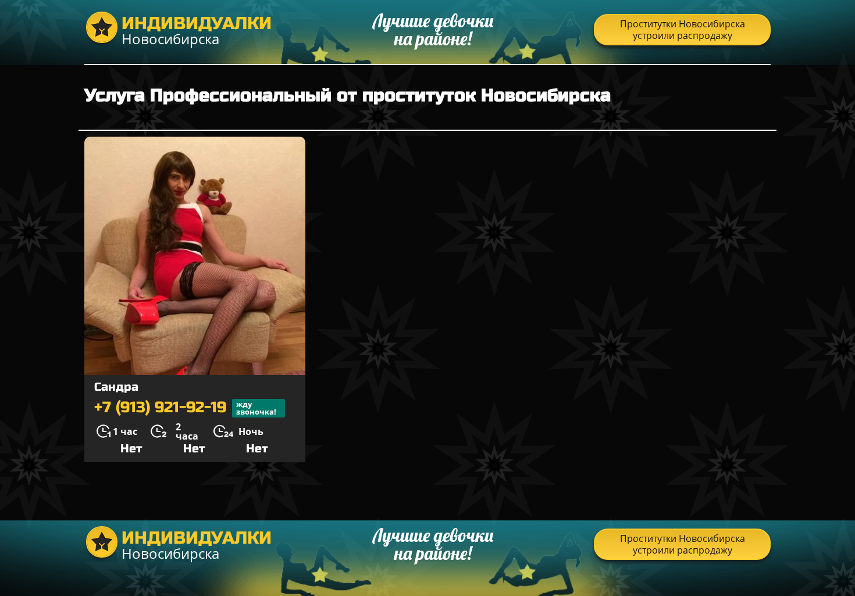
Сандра (116, 387)
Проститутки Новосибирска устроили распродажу (682, 29)
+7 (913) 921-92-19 (185, 408)
